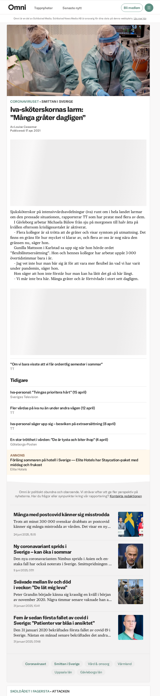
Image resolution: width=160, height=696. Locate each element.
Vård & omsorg (98, 664)
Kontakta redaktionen (126, 496)
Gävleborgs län (91, 672)
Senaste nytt (71, 8)
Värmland (124, 664)
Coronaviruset (24, 101)
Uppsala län (63, 672)
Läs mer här (140, 18)
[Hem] (17, 7)
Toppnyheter (43, 8)
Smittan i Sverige (57, 101)
